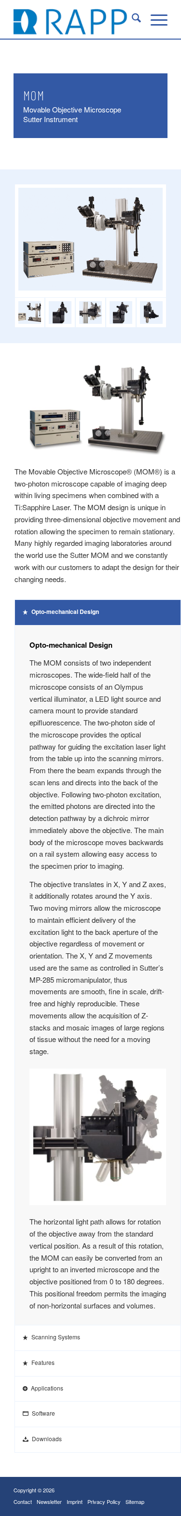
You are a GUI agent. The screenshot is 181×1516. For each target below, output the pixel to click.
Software (43, 1413)
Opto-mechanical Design (65, 611)
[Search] (131, 19)
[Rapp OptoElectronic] (75, 19)
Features (43, 1362)
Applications (47, 1388)
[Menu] (154, 19)
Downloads (47, 1438)
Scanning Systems (55, 1337)
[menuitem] (131, 19)
